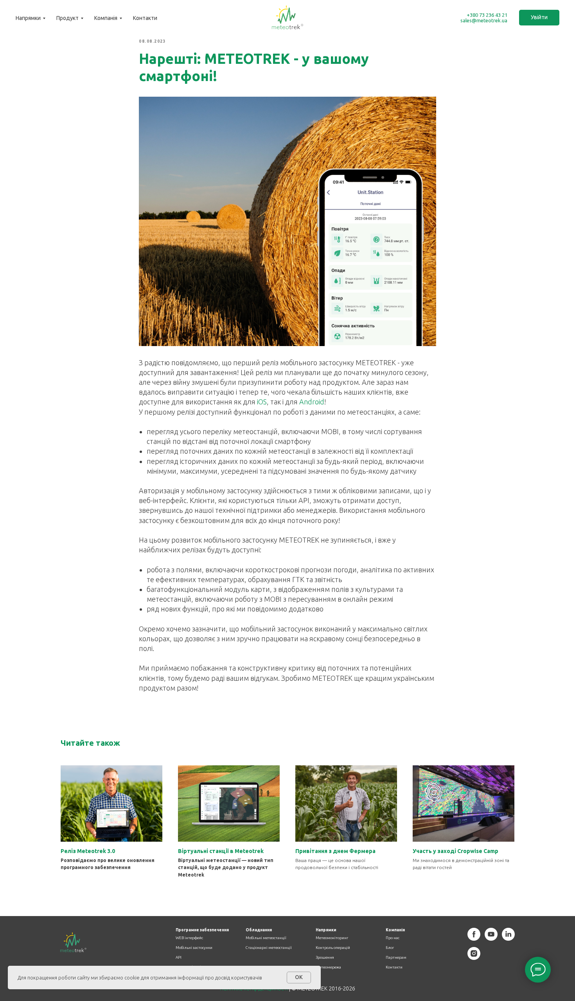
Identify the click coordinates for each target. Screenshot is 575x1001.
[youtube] (491, 938)
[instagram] (473, 957)
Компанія (105, 18)
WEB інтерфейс (189, 938)
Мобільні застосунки (194, 948)
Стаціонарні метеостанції (269, 948)
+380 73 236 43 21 (487, 15)
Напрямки (28, 18)
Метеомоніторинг (332, 938)
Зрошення (325, 958)
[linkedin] (508, 938)
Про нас (392, 938)
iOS (262, 402)
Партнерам (396, 958)
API (178, 958)
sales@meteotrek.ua (483, 20)
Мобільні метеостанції (266, 938)
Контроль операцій (333, 948)
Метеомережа (328, 967)
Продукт (67, 18)
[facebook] (473, 938)
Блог (390, 948)
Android (311, 402)
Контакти (145, 18)
